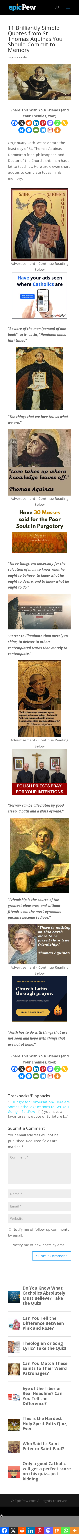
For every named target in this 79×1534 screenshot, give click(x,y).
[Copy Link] (64, 123)
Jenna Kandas (19, 57)
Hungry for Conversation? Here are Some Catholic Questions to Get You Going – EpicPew (39, 1107)
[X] (21, 123)
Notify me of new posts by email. (39, 1244)
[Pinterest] (43, 123)
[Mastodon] (50, 123)
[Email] (36, 130)
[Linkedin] (36, 123)
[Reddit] (29, 123)
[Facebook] (14, 123)
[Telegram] (43, 130)
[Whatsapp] (57, 123)
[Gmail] (50, 130)
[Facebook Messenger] (29, 130)
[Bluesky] (21, 130)
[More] (57, 130)
